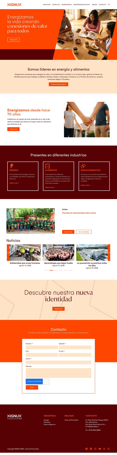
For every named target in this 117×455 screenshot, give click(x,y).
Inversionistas (67, 4)
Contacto (102, 4)
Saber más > (14, 183)
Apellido (62, 343)
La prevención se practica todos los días (58, 264)
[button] (8, 252)
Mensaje (29, 366)
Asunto (28, 359)
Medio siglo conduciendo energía (92, 263)
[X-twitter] (104, 449)
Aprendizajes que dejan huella (25, 263)
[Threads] (108, 449)
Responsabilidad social (81, 4)
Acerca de (56, 4)
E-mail (61, 351)
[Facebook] (86, 449)
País (27, 351)
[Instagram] (95, 449)
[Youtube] (100, 449)
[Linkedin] (91, 449)
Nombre (29, 343)
